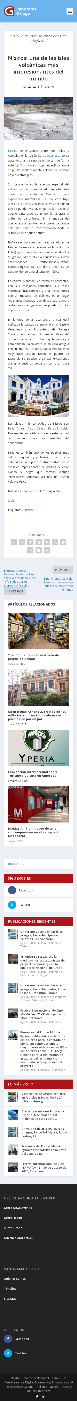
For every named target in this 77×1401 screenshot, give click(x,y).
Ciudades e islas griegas (52, 997)
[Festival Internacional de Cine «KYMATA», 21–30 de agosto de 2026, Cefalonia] (13, 1013)
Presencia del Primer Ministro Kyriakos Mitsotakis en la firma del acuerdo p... (44, 1150)
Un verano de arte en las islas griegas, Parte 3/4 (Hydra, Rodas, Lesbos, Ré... (45, 1132)
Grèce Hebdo (13, 1218)
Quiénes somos (15, 1279)
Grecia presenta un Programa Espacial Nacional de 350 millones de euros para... (43, 1115)
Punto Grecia (13, 1228)
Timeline (10, 1289)
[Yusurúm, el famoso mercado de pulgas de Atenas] (38, 631)
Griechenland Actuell (18, 1238)
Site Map (10, 1299)
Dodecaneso (50, 155)
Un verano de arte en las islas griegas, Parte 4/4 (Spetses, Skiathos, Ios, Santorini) (41, 935)
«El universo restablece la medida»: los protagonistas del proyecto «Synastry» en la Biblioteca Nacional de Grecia (42, 962)
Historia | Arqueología (33, 975)
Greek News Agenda (18, 1208)
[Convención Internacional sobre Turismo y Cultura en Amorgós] (38, 748)
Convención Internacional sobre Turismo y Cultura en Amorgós (33, 773)
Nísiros (12, 151)
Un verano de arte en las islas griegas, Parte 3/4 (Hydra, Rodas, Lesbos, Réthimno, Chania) (43, 989)
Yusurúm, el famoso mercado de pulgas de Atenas (33, 657)
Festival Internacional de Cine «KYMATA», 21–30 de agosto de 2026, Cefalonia (42, 1014)
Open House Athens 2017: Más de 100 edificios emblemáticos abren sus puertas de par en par (37, 715)
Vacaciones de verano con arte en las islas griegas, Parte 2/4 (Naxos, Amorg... (44, 1097)
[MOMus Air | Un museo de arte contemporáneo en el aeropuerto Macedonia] (38, 804)
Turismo (48, 86)
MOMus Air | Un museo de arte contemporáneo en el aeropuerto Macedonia (34, 832)
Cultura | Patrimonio (50, 943)
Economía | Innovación (51, 1070)
